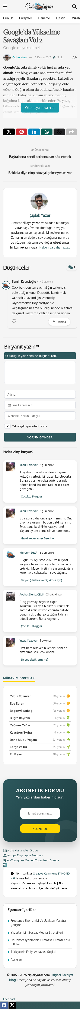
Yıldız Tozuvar (29, 464)
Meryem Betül (28, 552)
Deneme (44, 18)
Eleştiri (60, 18)
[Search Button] (74, 6)
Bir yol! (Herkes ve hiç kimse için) (41, 580)
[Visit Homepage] (40, 6)
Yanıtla (62, 321)
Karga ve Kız (19, 747)
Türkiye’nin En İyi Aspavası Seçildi (33, 951)
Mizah (76, 18)
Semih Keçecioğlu (24, 281)
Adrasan (16, 959)
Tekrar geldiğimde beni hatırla (29, 426)
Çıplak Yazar (20, 57)
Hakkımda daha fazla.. (54, 247)
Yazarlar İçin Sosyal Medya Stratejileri (37, 932)
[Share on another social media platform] (71, 132)
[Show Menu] (5, 6)
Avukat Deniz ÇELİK (32, 594)
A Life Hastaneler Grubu (22, 850)
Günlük (8, 18)
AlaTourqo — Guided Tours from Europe (32, 860)
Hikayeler (25, 18)
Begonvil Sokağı (21, 710)
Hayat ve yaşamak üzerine (37, 538)
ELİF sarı (16, 754)
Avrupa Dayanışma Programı (25, 855)
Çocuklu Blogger (31, 496)
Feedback (9, 999)
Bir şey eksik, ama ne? (34, 659)
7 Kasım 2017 (43, 57)
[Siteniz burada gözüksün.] (5, 865)
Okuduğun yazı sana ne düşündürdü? (31, 356)
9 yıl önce (47, 281)
